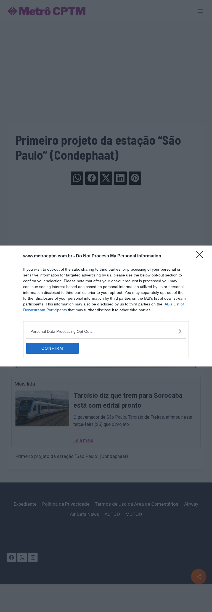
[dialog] (106, 306)
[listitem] (106, 331)
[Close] (201, 256)
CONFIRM (52, 348)
